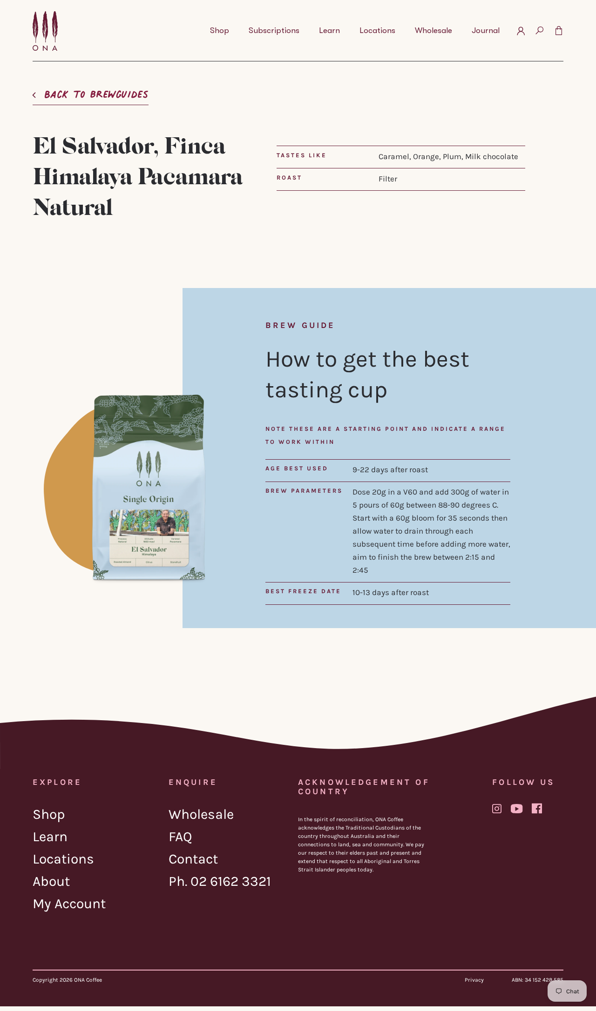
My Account (69, 903)
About (51, 881)
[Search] (539, 30)
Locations (63, 858)
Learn (50, 836)
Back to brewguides (96, 91)
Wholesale (201, 814)
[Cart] (558, 30)
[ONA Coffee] (45, 31)
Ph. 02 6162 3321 (220, 881)
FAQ (180, 836)
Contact (193, 858)
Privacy (474, 980)
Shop (49, 814)
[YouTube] (516, 808)
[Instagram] (496, 808)
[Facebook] (537, 808)
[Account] (521, 31)
